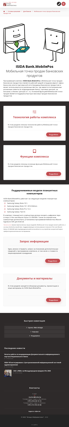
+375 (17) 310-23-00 (34, 405)
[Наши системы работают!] (9, 4)
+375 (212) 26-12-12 (34, 401)
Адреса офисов (34, 411)
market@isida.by (35, 397)
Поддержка (35, 336)
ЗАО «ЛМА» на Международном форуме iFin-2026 (32, 371)
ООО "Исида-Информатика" (33, 417)
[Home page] (4, 11)
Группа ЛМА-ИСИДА (35, 327)
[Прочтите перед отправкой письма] (34, 395)
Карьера (35, 332)
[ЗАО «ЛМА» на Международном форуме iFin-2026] (8, 373)
